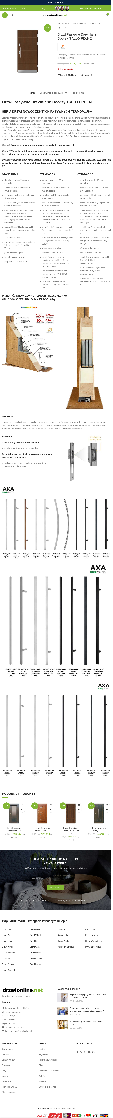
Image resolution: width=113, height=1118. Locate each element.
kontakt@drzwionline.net (21, 1031)
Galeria (42, 1076)
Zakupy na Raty (8, 1060)
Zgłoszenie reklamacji (48, 1087)
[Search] (12, 15)
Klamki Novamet (92, 935)
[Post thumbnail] (62, 998)
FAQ (4, 1071)
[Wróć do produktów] (62, 28)
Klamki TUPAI (63, 935)
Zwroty (5, 1076)
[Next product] (66, 28)
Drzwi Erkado (8, 941)
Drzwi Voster (7, 947)
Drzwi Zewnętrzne (79, 23)
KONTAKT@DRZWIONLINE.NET (14, 8)
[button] (22, 810)
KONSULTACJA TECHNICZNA (90, 8)
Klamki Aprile (63, 941)
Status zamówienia (10, 1092)
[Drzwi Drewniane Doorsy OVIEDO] (42, 813)
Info (90, 1113)
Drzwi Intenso (8, 959)
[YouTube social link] (89, 1052)
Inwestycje (6, 1082)
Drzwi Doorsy (94, 23)
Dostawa (6, 1065)
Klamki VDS (63, 929)
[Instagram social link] (85, 1052)
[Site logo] (55, 15)
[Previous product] (59, 28)
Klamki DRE (90, 929)
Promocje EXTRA (9, 1087)
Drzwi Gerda (35, 947)
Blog (41, 1065)
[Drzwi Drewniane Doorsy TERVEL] (99, 813)
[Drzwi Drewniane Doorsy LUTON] (14, 813)
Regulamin (43, 1055)
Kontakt (42, 1049)
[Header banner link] (55, 2)
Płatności (6, 1055)
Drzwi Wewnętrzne (93, 941)
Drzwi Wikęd (35, 935)
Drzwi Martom (36, 964)
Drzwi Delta (35, 929)
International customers (49, 1071)
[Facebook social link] (77, 1052)
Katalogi (42, 1082)
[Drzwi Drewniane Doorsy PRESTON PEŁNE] (71, 813)
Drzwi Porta (7, 935)
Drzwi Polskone (8, 953)
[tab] (32, 93)
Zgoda (101, 1113)
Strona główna (63, 23)
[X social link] (81, 1052)
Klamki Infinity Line (66, 947)
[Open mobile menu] (5, 15)
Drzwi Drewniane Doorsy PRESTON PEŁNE (71, 830)
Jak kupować (7, 1049)
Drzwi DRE (6, 929)
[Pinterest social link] (93, 1052)
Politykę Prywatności (41, 901)
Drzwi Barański (8, 970)
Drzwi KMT (34, 941)
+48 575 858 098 (16, 1027)
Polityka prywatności (48, 1060)
